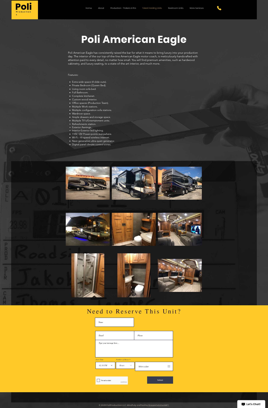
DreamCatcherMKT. (158, 405)
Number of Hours (122, 359)
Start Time (99, 359)
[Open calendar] (169, 366)
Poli (23, 6)
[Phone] (219, 8)
